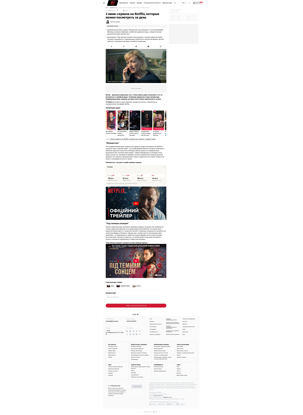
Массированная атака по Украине (140, 355)
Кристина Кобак (115, 22)
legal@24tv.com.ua (167, 397)
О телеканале (153, 326)
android (153, 404)
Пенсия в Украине (181, 357)
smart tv (171, 404)
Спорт (178, 364)
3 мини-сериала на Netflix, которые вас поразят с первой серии (133, 139)
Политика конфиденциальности (171, 319)
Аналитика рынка (158, 366)
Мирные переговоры (136, 350)
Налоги (179, 355)
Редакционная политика (155, 324)
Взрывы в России (135, 357)
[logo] (112, 3)
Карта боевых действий (137, 348)
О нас (151, 318)
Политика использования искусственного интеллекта (172, 323)
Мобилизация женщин (160, 350)
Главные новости (112, 346)
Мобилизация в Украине (161, 344)
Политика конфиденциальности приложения (171, 327)
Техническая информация (188, 318)
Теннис (179, 371)
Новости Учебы (136, 364)
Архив (183, 329)
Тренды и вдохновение (160, 371)
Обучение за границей (137, 377)
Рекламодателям (154, 331)
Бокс (178, 366)
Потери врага (134, 359)
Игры (183, 334)
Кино (107, 7)
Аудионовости (112, 355)
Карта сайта (185, 331)
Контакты (184, 321)
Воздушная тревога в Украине (139, 353)
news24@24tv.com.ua (112, 321)
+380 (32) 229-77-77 (158, 395)
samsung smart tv (180, 404)
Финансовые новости (182, 350)
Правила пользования (155, 334)
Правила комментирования (172, 334)
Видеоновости (112, 353)
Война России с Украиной (139, 344)
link (127, 331)
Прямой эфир (111, 350)
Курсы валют (180, 348)
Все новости (112, 344)
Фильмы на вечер (112, 371)
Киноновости (123, 3)
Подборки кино (167, 3)
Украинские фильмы (113, 369)
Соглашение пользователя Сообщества (172, 331)
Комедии (110, 373)
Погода (110, 357)
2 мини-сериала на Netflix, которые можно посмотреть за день (134, 7)
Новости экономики (183, 344)
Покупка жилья (158, 369)
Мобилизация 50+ (158, 348)
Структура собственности (188, 326)
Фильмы (139, 3)
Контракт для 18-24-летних (161, 353)
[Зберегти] (160, 46)
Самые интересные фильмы (115, 366)
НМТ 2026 (133, 372)
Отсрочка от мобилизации (161, 355)
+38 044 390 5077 (131, 321)
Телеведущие (153, 329)
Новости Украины (112, 348)
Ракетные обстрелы (136, 346)
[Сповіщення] (189, 3)
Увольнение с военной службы (162, 346)
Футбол (179, 369)
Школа (133, 370)
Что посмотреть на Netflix (152, 3)
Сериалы (132, 3)
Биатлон (179, 373)
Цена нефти (180, 346)
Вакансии (184, 324)
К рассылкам (137, 386)
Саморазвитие (135, 375)
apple (162, 404)
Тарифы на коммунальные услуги (185, 353)
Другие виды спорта (182, 375)
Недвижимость (158, 364)
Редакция (152, 321)
